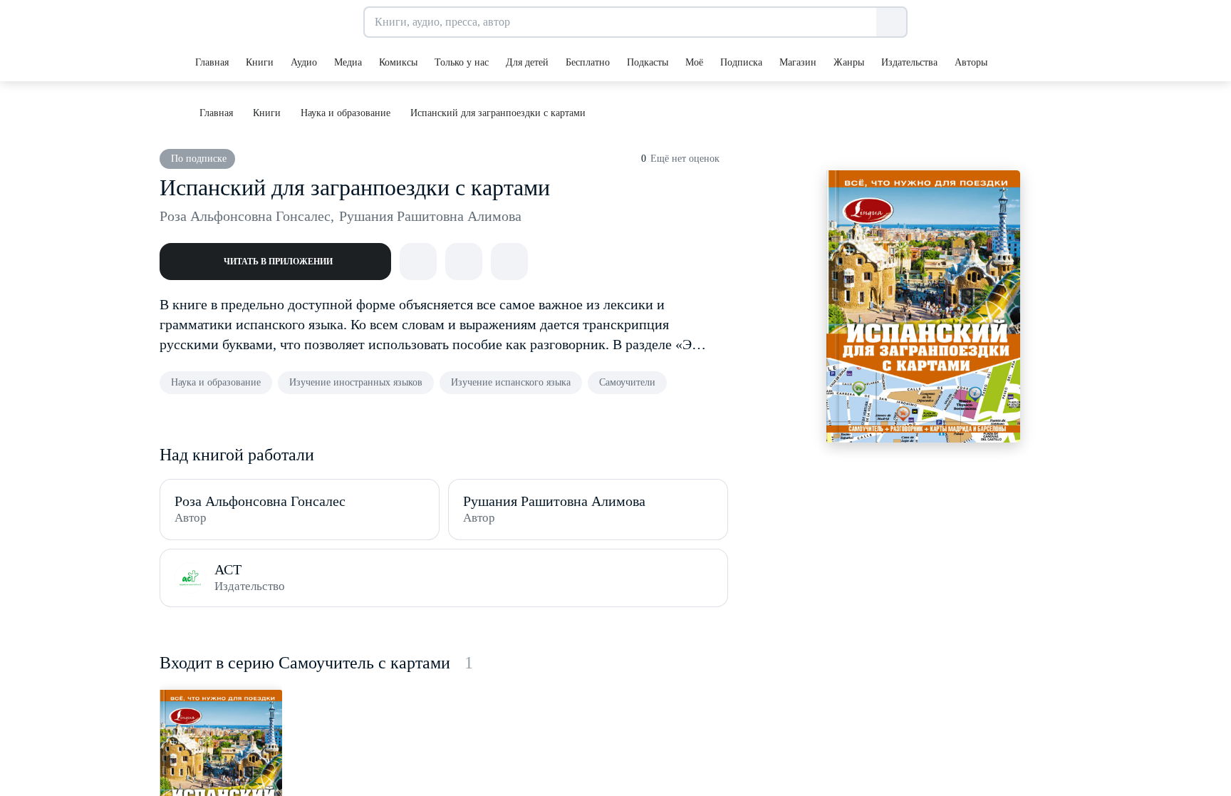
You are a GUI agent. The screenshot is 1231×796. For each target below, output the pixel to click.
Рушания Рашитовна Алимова (430, 216)
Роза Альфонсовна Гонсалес (247, 216)
